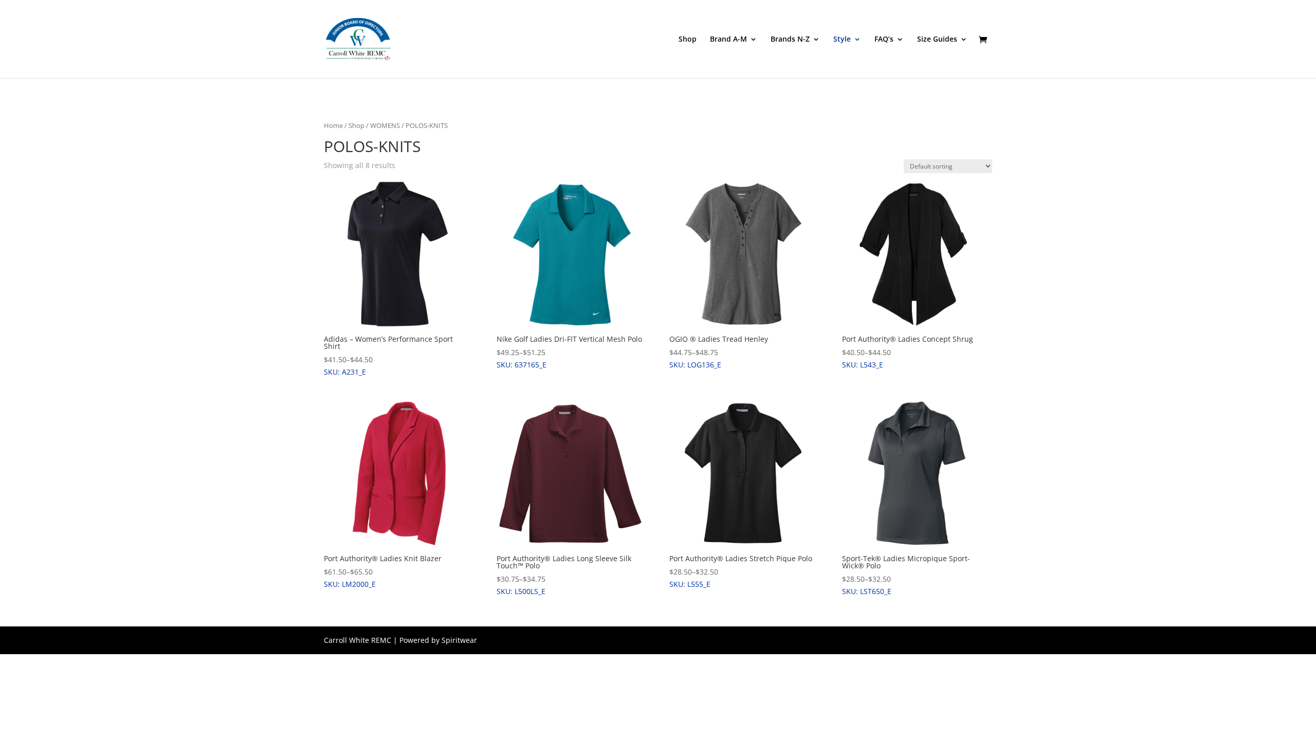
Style (842, 39)
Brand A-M (728, 39)
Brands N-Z (790, 39)
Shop (688, 39)
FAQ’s (883, 39)
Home (333, 125)
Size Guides (937, 39)
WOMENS (385, 125)
